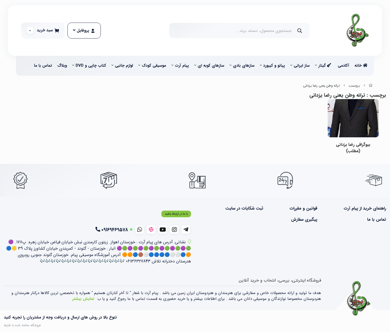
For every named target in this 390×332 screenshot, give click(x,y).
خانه (358, 65)
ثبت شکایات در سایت (244, 208)
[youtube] (162, 229)
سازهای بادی (243, 65)
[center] (300, 31)
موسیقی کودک (154, 65)
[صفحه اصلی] (370, 85)
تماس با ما (43, 65)
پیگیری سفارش (304, 219)
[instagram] (174, 229)
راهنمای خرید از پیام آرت (365, 208)
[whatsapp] (139, 229)
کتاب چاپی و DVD (91, 65)
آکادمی (343, 65)
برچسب (354, 85)
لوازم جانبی (124, 65)
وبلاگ (62, 65)
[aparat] (151, 229)
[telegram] (185, 229)
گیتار (322, 65)
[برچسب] (359, 299)
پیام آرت (182, 65)
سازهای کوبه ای (211, 65)
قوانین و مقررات (303, 208)
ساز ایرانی (302, 65)
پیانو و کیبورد (274, 65)
